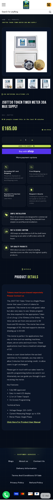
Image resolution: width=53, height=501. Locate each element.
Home (3, 20)
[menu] (4, 5)
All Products (13, 20)
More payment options (26, 157)
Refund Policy (36, 482)
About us (23, 461)
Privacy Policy (17, 482)
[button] (49, 5)
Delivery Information (26, 468)
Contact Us (39, 461)
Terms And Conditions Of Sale (26, 475)
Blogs (11, 461)
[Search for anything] (26, 11)
